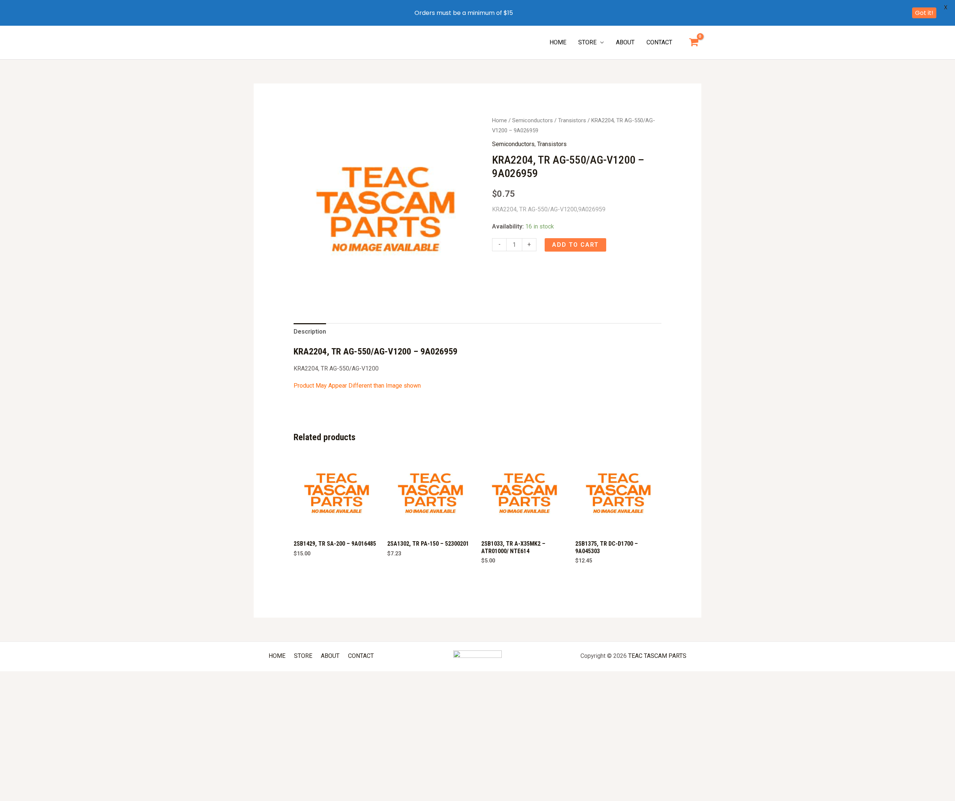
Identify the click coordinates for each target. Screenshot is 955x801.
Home (499, 120)
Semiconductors (532, 120)
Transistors (572, 120)
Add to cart (575, 244)
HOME (557, 42)
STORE (587, 42)
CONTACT (659, 42)
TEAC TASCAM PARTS (657, 655)
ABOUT (625, 42)
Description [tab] (310, 331)
